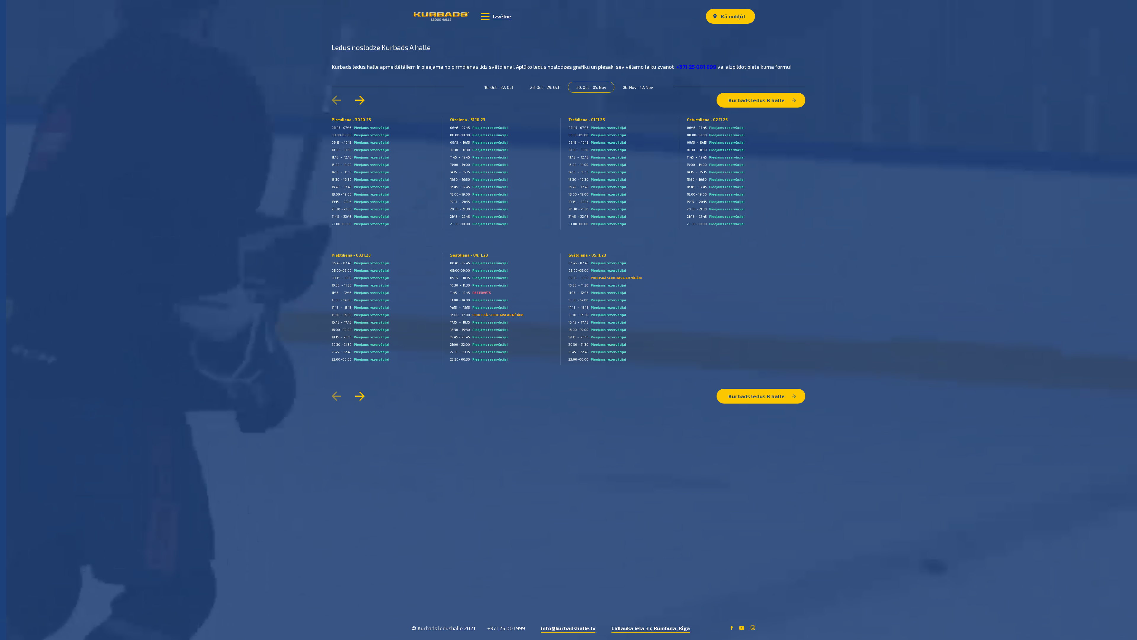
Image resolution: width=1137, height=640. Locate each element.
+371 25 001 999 (696, 66)
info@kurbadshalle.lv (568, 628)
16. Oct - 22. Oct (498, 87)
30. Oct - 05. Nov (591, 87)
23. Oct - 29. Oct (545, 87)
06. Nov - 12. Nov (638, 87)
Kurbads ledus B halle (757, 100)
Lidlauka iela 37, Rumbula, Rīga (650, 628)
